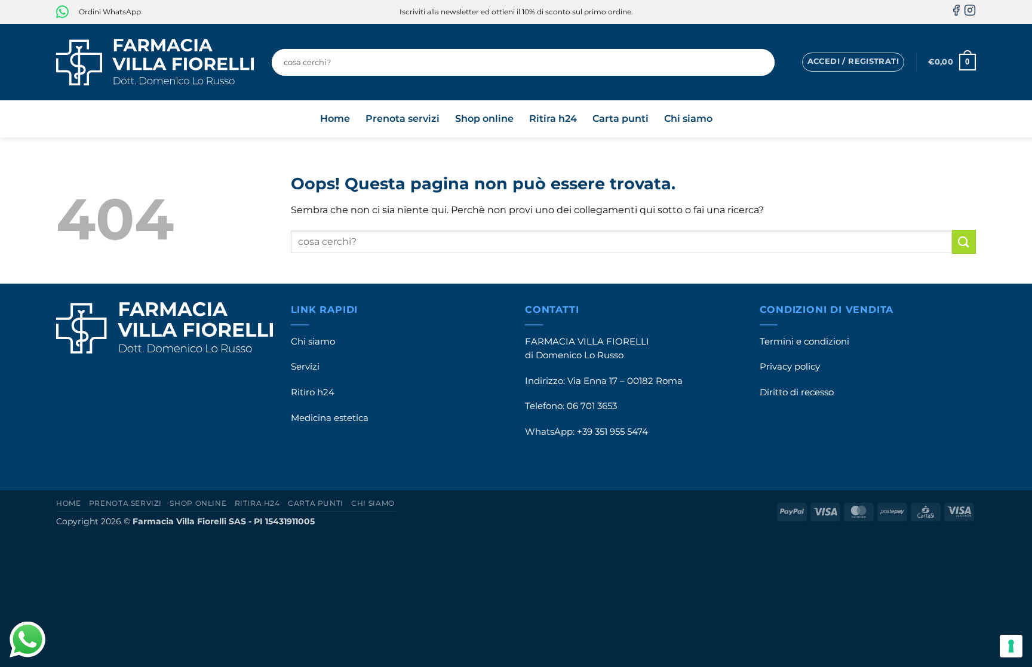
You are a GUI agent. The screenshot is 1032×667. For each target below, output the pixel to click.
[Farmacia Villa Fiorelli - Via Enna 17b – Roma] (155, 62)
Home (335, 118)
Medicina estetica (329, 418)
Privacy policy (790, 366)
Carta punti (620, 118)
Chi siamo (688, 118)
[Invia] (762, 62)
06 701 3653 (592, 406)
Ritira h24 (553, 118)
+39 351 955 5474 (612, 431)
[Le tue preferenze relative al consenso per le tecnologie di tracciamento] (1011, 646)
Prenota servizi (403, 118)
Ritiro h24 (312, 392)
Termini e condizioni (804, 341)
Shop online (484, 118)
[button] (853, 62)
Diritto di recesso (797, 392)
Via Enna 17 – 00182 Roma (625, 381)
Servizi (305, 366)
